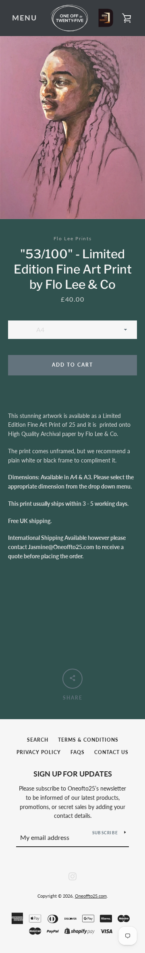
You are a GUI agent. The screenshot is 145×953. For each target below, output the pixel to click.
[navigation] (24, 18)
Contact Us (111, 752)
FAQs (77, 752)
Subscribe (105, 832)
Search (37, 740)
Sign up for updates (72, 773)
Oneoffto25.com (91, 895)
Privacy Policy (39, 752)
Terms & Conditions (88, 740)
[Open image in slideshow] (72, 127)
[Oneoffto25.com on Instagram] (72, 875)
